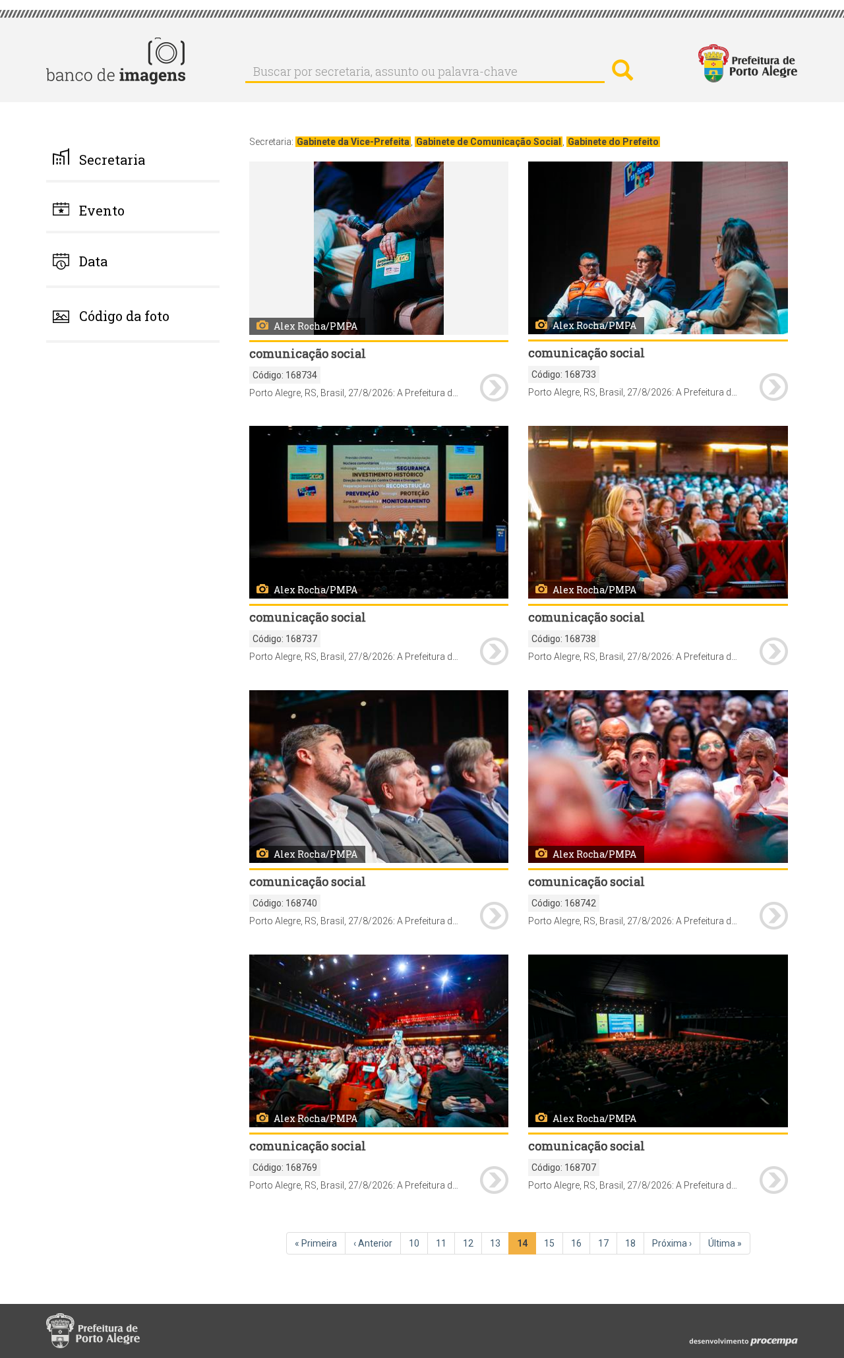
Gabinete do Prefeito (613, 141)
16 (580, 1243)
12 (472, 1243)
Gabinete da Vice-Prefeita (353, 141)
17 (607, 1243)
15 (553, 1243)
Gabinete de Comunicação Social (488, 141)
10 (418, 1243)
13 (499, 1243)
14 (526, 1246)
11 (445, 1243)
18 (634, 1243)
